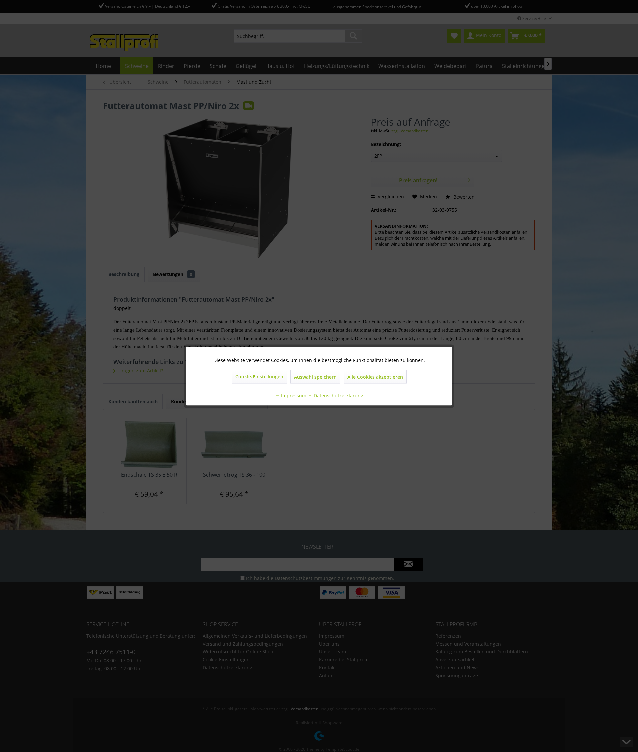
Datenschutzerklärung (337, 395)
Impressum (293, 395)
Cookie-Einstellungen (259, 376)
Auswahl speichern (315, 377)
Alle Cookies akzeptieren (375, 377)
